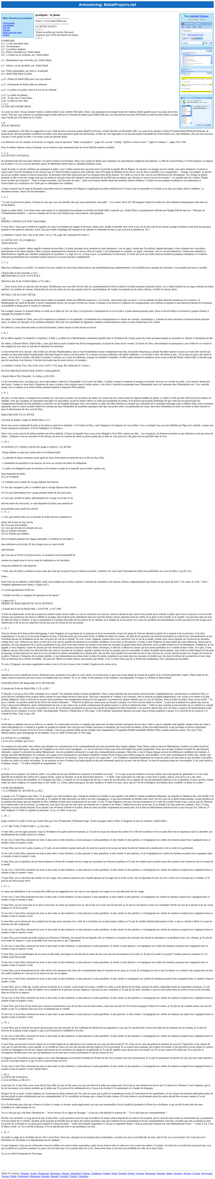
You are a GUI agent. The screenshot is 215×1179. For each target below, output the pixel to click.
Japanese (178, 1173)
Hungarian (150, 1173)
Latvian (196, 1173)
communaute (9, 23)
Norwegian (206, 1173)
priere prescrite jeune (12, 32)
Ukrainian (83, 1176)
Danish (106, 1173)
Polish (13, 1176)
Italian (169, 1173)
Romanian (35, 1176)
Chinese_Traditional (92, 1173)
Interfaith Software (199, 16)
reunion (6, 35)
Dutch (115, 1173)
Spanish (55, 1176)
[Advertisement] (58, 1162)
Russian (45, 1176)
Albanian (24, 1173)
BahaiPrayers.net (120, 4)
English (123, 1173)
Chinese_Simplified (71, 1173)
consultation (8, 25)
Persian (5, 1176)
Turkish (73, 1176)
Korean (187, 1173)
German (140, 1173)
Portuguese (23, 1176)
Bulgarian (55, 1173)
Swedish (64, 1176)
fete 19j (6, 28)
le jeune (6, 30)
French (131, 1173)
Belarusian (43, 1173)
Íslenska (161, 1173)
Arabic (33, 1173)
